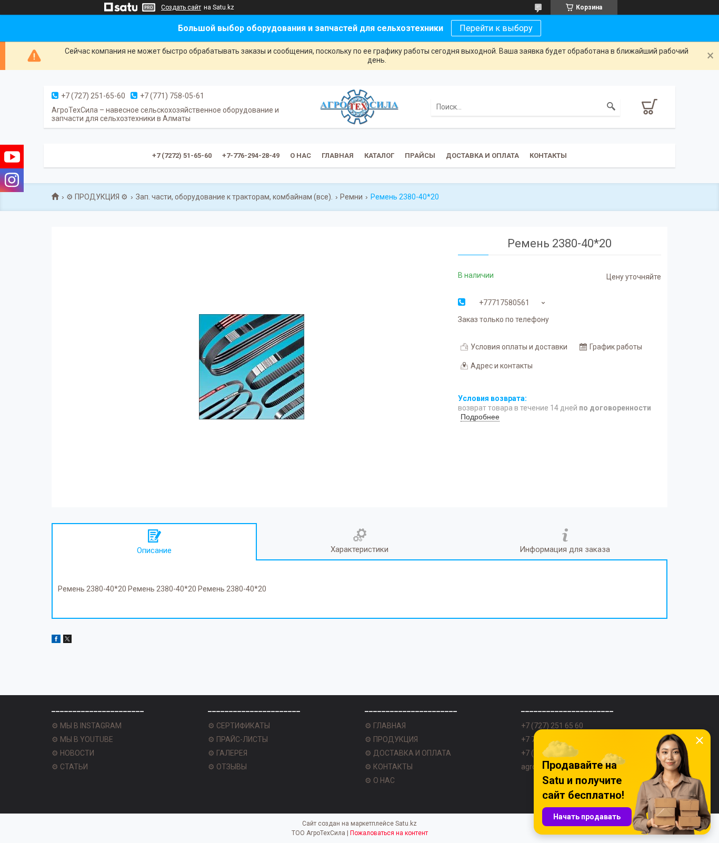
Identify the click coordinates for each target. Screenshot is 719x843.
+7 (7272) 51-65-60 (182, 155)
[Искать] (611, 106)
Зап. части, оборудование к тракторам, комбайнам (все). (234, 197)
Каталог (379, 155)
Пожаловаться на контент (389, 833)
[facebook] (56, 640)
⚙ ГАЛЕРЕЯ (227, 753)
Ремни (351, 197)
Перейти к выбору (496, 28)
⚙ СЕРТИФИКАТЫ (239, 725)
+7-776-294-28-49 (250, 155)
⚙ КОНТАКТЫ (389, 766)
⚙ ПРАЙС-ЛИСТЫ (238, 739)
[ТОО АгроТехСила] (359, 106)
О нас (300, 155)
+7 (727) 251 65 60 (552, 725)
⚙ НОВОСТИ (73, 753)
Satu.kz (406, 823)
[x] (67, 640)
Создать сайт (181, 7)
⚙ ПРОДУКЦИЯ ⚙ (97, 197)
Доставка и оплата (482, 155)
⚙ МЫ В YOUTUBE (82, 739)
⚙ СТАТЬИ (70, 766)
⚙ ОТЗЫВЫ (227, 766)
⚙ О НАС (380, 780)
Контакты (548, 155)
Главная (338, 155)
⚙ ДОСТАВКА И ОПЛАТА (408, 753)
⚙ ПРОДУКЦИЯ (391, 739)
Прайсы (420, 155)
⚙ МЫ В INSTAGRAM (87, 725)
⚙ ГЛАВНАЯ (385, 725)
